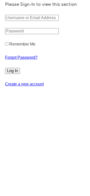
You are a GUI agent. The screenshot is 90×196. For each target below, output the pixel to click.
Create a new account (24, 84)
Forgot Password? (21, 57)
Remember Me (22, 44)
